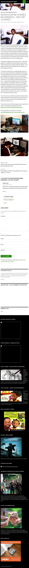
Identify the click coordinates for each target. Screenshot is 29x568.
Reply (5, 191)
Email (2, 244)
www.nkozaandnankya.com (7, 112)
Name (2, 238)
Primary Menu (27, 1)
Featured (5, 12)
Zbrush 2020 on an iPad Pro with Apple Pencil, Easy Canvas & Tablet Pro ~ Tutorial (14, 171)
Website (3, 250)
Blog (2, 12)
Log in (2, 311)
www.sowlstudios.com (19, 112)
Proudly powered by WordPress (6, 566)
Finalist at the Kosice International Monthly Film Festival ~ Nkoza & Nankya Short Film (14, 164)
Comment (3, 216)
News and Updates (12, 12)
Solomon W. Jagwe (13, 22)
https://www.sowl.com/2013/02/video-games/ (12, 107)
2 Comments (21, 22)
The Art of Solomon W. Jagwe (9, 1)
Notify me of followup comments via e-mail (11, 235)
